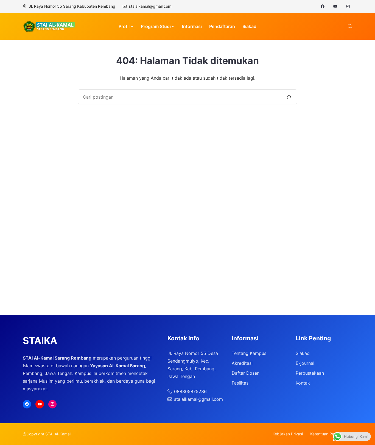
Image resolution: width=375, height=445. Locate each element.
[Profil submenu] (132, 26)
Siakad (303, 353)
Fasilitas (240, 383)
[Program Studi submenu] (173, 26)
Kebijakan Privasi (288, 434)
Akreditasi (242, 363)
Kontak (303, 383)
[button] (350, 26)
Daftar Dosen (245, 373)
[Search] (289, 97)
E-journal (305, 363)
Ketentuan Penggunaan (331, 434)
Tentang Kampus (249, 353)
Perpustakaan (310, 373)
